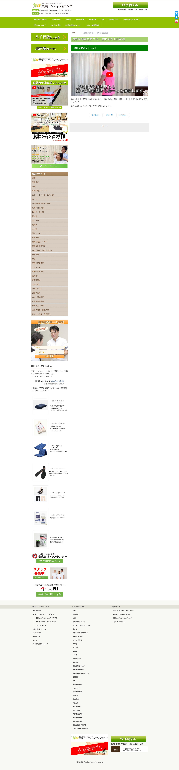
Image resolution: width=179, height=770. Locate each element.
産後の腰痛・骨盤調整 (40, 310)
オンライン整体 (55, 25)
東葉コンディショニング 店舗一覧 (44, 614)
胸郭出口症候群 (38, 208)
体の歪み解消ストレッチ (73, 25)
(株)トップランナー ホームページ (123, 610)
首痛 (34, 186)
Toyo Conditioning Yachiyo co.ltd (93, 762)
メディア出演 (80, 19)
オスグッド (36, 267)
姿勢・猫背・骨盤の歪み (41, 203)
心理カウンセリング (40, 25)
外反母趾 (35, 284)
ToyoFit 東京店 (41, 625)
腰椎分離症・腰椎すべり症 (42, 250)
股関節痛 (35, 254)
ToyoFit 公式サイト (119, 622)
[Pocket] (176, 21)
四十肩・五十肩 (38, 212)
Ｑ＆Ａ (35, 640)
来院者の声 (92, 19)
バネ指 (34, 229)
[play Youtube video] (109, 74)
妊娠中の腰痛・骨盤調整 (41, 314)
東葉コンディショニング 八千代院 (46, 618)
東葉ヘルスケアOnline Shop (121, 614)
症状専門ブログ (113, 19)
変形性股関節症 (38, 263)
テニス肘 (35, 220)
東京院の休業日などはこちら (131, 748)
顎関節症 (35, 182)
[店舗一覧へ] (128, 739)
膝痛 (34, 259)
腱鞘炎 (34, 225)
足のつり (35, 276)
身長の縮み (36, 293)
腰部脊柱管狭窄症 (38, 246)
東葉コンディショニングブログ (122, 618)
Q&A (102, 19)
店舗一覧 (68, 19)
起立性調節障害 (38, 301)
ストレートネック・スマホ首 (43, 195)
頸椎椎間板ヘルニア (39, 191)
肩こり (34, 199)
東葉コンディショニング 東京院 (46, 622)
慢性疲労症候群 (38, 306)
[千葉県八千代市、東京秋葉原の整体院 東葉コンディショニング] (52, 8)
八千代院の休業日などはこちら (132, 750)
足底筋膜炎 (36, 280)
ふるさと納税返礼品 (93, 25)
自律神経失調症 (38, 297)
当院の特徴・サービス (40, 19)
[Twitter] (176, 13)
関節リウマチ (37, 233)
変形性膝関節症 (38, 271)
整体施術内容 (56, 19)
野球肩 (34, 216)
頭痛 (34, 178)
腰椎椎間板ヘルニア (39, 242)
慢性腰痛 (35, 237)
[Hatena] (176, 17)
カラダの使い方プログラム (131, 19)
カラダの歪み (37, 289)
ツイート (104, 126)
